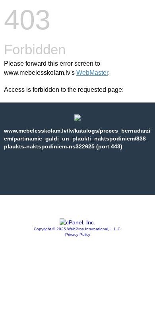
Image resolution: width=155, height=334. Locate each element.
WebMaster (92, 72)
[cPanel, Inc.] (77, 222)
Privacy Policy (77, 234)
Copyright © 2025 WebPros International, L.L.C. (78, 229)
